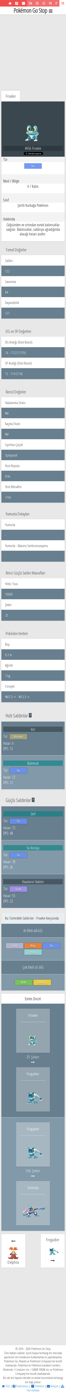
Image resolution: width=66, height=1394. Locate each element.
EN (30, 3)
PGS (7, 1386)
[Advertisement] (33, 51)
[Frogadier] (33, 1105)
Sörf (33, 813)
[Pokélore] (23, 3)
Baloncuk (33, 763)
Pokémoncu (21, 1386)
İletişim (54, 1386)
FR (50, 3)
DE (37, 3)
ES (44, 3)
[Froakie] (33, 1046)
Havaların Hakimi (33, 881)
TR (62, 3)
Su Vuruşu (33, 847)
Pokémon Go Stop (30, 10)
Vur (33, 729)
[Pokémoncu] (16, 3)
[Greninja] (33, 1218)
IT (56, 3)
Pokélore (39, 1386)
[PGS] (10, 3)
